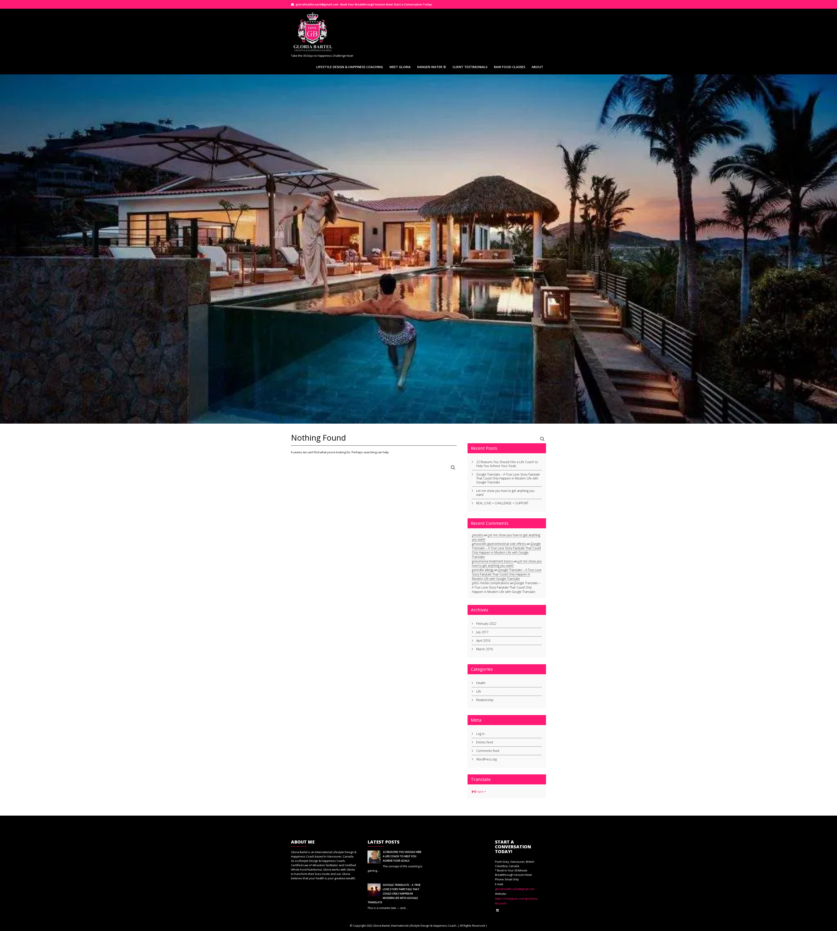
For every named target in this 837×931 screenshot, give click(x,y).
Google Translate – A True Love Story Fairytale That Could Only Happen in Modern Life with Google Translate (508, 478)
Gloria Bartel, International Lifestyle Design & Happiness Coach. (415, 926)
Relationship (484, 700)
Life (478, 691)
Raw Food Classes (509, 67)
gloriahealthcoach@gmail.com (514, 889)
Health (480, 683)
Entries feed (484, 742)
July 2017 (482, 632)
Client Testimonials (470, 67)
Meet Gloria (400, 67)
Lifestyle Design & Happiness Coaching (349, 67)
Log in (480, 734)
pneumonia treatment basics (492, 561)
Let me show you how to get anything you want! (505, 493)
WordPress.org (486, 759)
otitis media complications (490, 583)
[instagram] (497, 910)
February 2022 (486, 623)
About (537, 67)
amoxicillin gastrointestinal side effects (499, 544)
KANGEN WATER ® (431, 67)
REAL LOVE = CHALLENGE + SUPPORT (502, 503)
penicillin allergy (482, 570)
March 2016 (484, 649)
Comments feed (487, 751)
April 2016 (483, 640)
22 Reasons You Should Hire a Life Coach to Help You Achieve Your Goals (507, 464)
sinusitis (477, 535)
